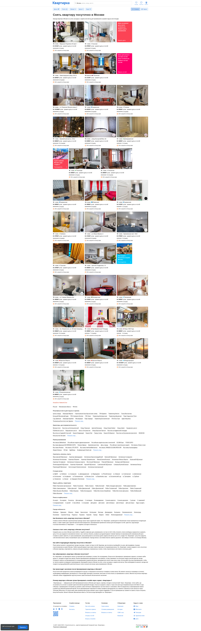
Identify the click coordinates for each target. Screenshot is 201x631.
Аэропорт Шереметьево (88, 459)
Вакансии (120, 615)
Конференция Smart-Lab (84, 450)
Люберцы (55, 512)
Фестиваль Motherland (59, 442)
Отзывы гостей (89, 615)
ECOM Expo (120, 442)
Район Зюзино (89, 486)
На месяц (71, 500)
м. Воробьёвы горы (101, 476)
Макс (137, 606)
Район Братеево (123, 488)
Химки (77, 512)
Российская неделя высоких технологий (103, 442)
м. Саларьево (72, 474)
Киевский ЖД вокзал (111, 457)
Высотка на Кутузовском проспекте (126, 433)
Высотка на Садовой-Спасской (62, 433)
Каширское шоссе (131, 428)
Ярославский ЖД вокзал (60, 457)
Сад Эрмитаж (57, 418)
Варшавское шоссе (71, 430)
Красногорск (84, 512)
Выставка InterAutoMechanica (88, 447)
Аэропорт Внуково (73, 459)
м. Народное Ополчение (77, 479)
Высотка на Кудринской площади (117, 430)
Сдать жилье (105, 606)
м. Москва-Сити (89, 476)
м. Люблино (63, 474)
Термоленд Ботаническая (102, 418)
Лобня (107, 515)
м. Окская (65, 479)
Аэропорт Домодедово (75, 457)
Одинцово (63, 512)
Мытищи (100, 512)
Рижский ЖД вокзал (107, 462)
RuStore (62, 609)
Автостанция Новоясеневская (77, 467)
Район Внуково (74, 491)
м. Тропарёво (127, 476)
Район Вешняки (57, 493)
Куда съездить (140, 503)
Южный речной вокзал (103, 459)
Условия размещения (107, 609)
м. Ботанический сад (115, 476)
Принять (23, 627)
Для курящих (79, 500)
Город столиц (98, 433)
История (120, 609)
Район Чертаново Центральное (62, 486)
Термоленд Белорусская (100, 416)
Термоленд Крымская (115, 416)
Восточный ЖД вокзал (93, 462)
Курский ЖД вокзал (90, 464)
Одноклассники (140, 615)
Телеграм (138, 612)
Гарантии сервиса (90, 609)
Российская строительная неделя (119, 445)
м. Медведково (95, 474)
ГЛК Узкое (88, 416)
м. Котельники (57, 476)
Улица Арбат (121, 428)
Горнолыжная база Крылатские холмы (86, 413)
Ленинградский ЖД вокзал (60, 464)
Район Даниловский (97, 488)
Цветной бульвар (97, 428)
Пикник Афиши (82, 445)
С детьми (132, 500)
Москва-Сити (57, 428)
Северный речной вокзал (121, 464)
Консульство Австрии (59, 435)
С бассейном (76, 503)
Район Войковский (135, 491)
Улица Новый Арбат (109, 428)
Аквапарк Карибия (68, 418)
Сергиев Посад (65, 515)
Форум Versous (57, 450)
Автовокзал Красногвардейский (93, 457)
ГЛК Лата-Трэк (115, 418)
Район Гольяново (78, 486)
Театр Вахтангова (126, 413)
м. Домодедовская (83, 474)
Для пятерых (120, 503)
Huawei (59, 609)
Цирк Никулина (126, 418)
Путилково (56, 515)
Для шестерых (130, 503)
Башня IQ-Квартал (109, 433)
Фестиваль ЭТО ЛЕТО (71, 447)
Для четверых (110, 503)
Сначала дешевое (122, 500)
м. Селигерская (126, 474)
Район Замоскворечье (59, 488)
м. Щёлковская (137, 474)
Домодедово (108, 512)
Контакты (72, 609)
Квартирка (62, 3)
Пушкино (82, 515)
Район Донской (72, 488)
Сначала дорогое (110, 500)
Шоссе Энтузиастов (84, 430)
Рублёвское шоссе (58, 430)
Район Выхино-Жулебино (60, 491)
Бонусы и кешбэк (90, 619)
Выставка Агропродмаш (130, 447)
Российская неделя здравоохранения (79, 442)
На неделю (63, 500)
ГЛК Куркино (103, 413)
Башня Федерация (78, 433)
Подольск (74, 515)
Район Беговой (99, 486)
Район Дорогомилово (129, 486)
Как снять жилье (90, 606)
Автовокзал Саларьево (125, 457)
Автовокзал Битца (135, 464)
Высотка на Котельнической (70, 428)
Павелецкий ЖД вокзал (60, 467)
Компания (120, 606)
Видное (101, 515)
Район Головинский (111, 488)
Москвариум (79, 418)
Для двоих (94, 503)
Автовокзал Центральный (95, 467)
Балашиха (117, 512)
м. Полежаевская (78, 476)
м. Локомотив (57, 479)
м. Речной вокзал (106, 474)
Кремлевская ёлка (93, 445)
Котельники (93, 512)
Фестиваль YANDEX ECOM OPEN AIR (110, 447)
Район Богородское (86, 491)
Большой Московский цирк (60, 416)
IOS (54, 609)
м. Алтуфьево (67, 476)
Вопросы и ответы (90, 612)
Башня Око (89, 433)
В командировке (99, 500)
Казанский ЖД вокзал (136, 459)
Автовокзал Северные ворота (76, 462)
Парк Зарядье (89, 418)
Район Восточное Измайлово (102, 491)
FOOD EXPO (129, 442)
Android (56, 609)
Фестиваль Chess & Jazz (138, 445)
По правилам (6, 627)
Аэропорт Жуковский (76, 464)
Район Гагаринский (135, 488)
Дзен (137, 619)
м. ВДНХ (55, 474)
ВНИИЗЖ (141, 433)
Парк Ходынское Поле (130, 416)
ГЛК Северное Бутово (76, 416)
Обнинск (70, 512)
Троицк (95, 515)
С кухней (67, 503)
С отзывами (85, 503)
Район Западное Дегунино (114, 486)
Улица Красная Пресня (99, 430)
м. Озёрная (116, 474)
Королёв (88, 515)
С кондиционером (58, 503)
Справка (71, 606)
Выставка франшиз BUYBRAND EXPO (64, 445)
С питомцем (88, 500)
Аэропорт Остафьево (59, 462)
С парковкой (141, 500)
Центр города (57, 413)
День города (104, 445)
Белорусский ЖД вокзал (122, 462)
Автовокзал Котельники (60, 459)
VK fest (66, 450)
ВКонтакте (139, 609)
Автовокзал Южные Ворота (120, 459)
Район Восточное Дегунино (121, 491)
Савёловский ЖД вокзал (105, 464)
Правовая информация (60, 627)
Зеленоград (137, 512)
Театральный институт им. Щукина (63, 421)
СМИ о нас (121, 612)
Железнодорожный (116, 515)
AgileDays (72, 450)
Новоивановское (127, 512)
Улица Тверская (85, 428)
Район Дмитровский (84, 488)
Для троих (102, 503)
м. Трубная (136, 476)
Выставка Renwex (58, 447)
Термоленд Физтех (113, 413)
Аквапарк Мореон (68, 413)
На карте (55, 500)
